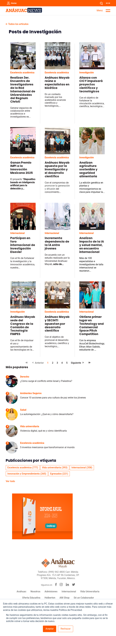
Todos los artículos (18, 24)
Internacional (17, 233)
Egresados (59, 473)
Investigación (86, 72)
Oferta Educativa (31, 597)
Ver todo (10, 481)
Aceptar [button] (49, 628)
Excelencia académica (22, 72)
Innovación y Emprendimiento (26, 473)
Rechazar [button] (66, 628)
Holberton (50, 597)
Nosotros (35, 591)
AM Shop (64, 597)
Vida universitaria (55, 467)
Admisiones (51, 591)
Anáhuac (21, 591)
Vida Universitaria (89, 591)
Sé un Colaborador (84, 597)
